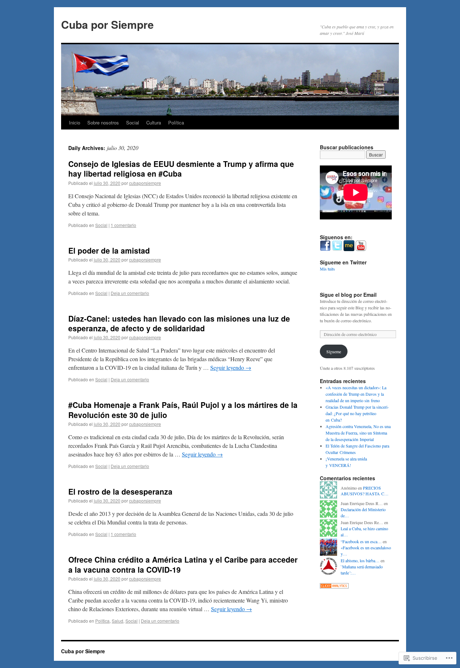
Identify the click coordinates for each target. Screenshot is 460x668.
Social (132, 122)
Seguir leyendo (230, 367)
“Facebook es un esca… (361, 541)
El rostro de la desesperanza (120, 491)
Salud (117, 621)
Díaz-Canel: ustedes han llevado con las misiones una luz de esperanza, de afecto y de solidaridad (179, 323)
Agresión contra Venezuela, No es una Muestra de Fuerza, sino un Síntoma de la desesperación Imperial (358, 432)
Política (176, 122)
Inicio (74, 122)
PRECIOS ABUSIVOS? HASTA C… (364, 491)
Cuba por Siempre (107, 24)
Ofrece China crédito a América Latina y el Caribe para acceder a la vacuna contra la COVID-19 (183, 564)
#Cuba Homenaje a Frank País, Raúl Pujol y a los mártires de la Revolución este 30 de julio (183, 409)
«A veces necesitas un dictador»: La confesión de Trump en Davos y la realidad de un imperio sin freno (356, 394)
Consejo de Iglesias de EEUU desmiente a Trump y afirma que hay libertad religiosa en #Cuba (181, 168)
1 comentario (123, 225)
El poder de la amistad (109, 250)
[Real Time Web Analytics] (334, 587)
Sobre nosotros (103, 122)
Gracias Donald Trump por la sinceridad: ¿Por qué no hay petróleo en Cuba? (357, 413)
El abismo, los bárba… (360, 560)
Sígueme (333, 351)
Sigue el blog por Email (348, 294)
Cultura (153, 122)
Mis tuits (327, 269)
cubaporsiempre (145, 183)
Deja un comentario (130, 293)
